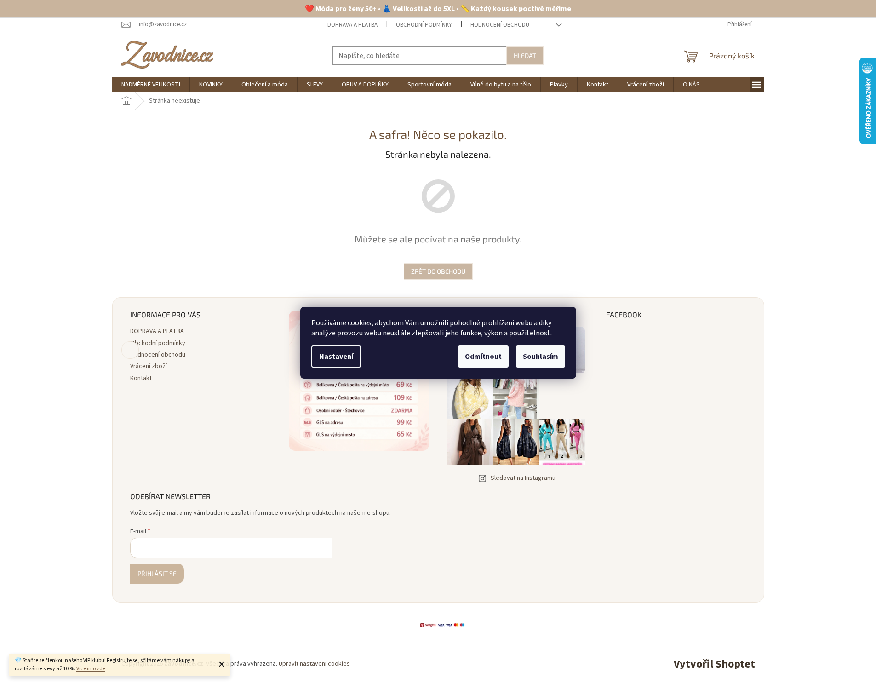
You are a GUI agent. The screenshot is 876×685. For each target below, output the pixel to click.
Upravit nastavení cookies (314, 663)
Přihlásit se (157, 573)
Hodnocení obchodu (499, 25)
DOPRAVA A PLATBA (352, 25)
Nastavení (336, 356)
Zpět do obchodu (438, 271)
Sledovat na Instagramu (523, 478)
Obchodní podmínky (424, 25)
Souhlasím (540, 356)
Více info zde (90, 669)
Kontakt (141, 378)
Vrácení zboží (148, 366)
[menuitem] (150, 84)
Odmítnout (483, 356)
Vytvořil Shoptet (714, 664)
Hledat (525, 55)
